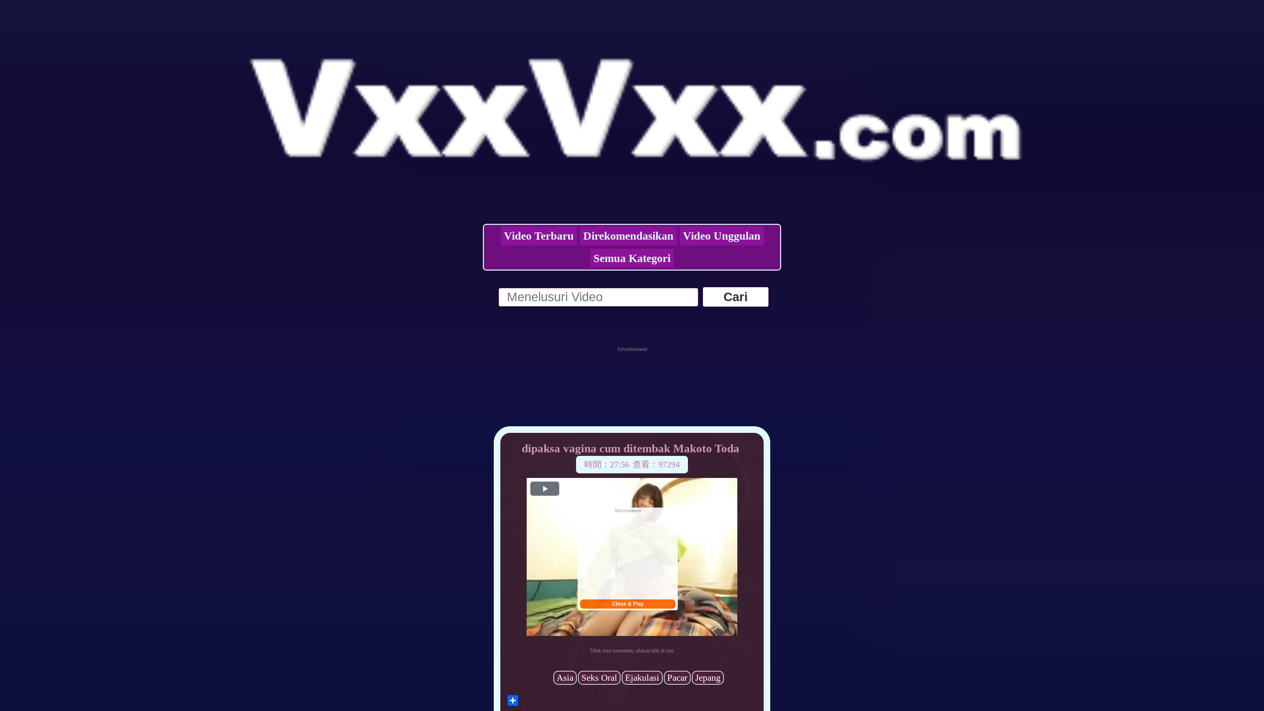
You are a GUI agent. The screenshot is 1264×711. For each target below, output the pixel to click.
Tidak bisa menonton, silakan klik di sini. (632, 650)
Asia (565, 677)
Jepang (708, 677)
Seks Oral (599, 677)
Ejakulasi (642, 677)
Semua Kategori (632, 258)
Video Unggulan (721, 236)
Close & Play (628, 604)
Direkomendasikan (628, 236)
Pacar (677, 677)
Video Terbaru (539, 236)
